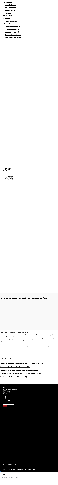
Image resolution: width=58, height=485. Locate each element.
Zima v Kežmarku (11, 8)
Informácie (7, 24)
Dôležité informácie (12, 29)
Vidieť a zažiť (7, 2)
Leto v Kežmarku (10, 5)
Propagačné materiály (13, 35)
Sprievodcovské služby (13, 37)
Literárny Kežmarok (7, 465)
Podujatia (6, 18)
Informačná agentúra (12, 32)
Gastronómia (7, 16)
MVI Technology (9, 469)
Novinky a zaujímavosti (13, 27)
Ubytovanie (7, 13)
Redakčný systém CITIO (18, 469)
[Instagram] (5, 398)
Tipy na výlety (10, 10)
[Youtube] (5, 397)
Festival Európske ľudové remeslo (10, 464)
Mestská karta (6, 467)
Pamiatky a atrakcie (10, 21)
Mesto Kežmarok (6, 463)
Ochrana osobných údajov (29, 469)
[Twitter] (5, 396)
